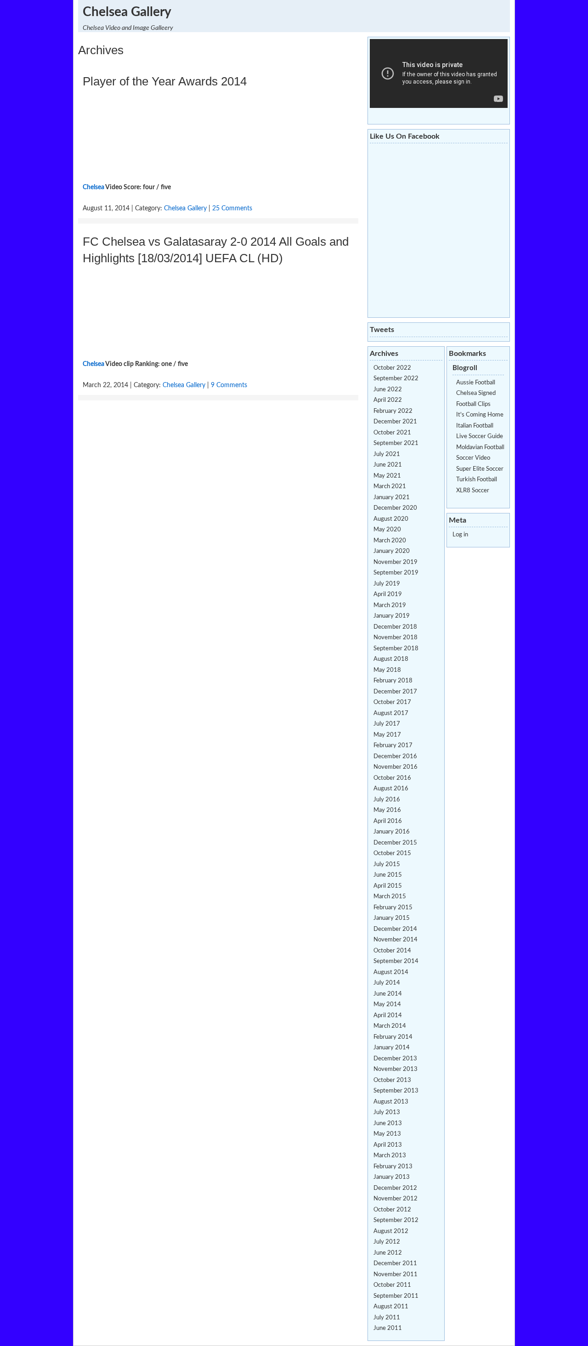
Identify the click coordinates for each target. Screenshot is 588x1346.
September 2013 (395, 1091)
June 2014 (387, 994)
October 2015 (392, 853)
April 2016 (387, 821)
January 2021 (391, 498)
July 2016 (386, 800)
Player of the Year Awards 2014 (165, 81)
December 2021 (395, 422)
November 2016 (395, 767)
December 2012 (395, 1188)
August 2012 (390, 1231)
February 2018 (393, 681)
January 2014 (391, 1048)
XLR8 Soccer (472, 491)
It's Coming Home (479, 415)
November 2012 (395, 1199)
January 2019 (391, 616)
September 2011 (395, 1296)
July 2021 (386, 454)
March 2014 (389, 1026)
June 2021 (387, 465)
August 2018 (390, 659)
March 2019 (389, 605)
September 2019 (395, 573)
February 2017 (393, 746)
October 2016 (392, 778)
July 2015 (386, 864)
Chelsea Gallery (127, 12)
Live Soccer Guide (479, 436)
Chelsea (93, 187)
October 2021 (392, 433)
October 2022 (392, 368)
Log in (460, 535)
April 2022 (387, 400)
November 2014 (395, 940)
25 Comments (232, 208)
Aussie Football (475, 383)
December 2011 (395, 1264)
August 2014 (390, 972)
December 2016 (395, 757)
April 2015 (387, 886)
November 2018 (395, 638)
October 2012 (392, 1210)
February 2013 (393, 1167)
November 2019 (395, 562)
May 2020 (387, 530)
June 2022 (387, 390)
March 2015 (389, 897)
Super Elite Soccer (479, 469)
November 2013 (395, 1069)
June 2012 (387, 1253)
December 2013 (395, 1059)
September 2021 (395, 443)
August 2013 (390, 1102)
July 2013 (386, 1112)
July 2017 (386, 724)
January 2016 (391, 832)
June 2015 (387, 875)
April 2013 (387, 1145)
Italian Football (474, 426)
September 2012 (395, 1220)
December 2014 (395, 929)
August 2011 (390, 1307)
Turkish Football (476, 480)
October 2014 (392, 951)
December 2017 (395, 692)
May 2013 (387, 1134)
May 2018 (387, 670)
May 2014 (387, 1005)
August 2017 (390, 713)
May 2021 (387, 476)
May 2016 (387, 810)
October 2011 (392, 1285)
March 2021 (389, 487)
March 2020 (389, 541)
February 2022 (393, 411)
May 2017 (387, 735)
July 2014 (386, 983)
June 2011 (387, 1328)
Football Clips (473, 404)
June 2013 (387, 1123)
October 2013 (392, 1080)
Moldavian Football (480, 448)
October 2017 (392, 702)
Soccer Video (473, 458)
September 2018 (395, 649)
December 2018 (395, 627)
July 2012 (386, 1242)
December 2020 (395, 508)
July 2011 (386, 1318)
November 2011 (395, 1275)
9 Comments (229, 385)
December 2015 (395, 843)
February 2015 (393, 908)
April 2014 (387, 1016)
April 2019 (387, 594)
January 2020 (391, 551)
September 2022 (395, 379)
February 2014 (393, 1037)
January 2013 (391, 1177)
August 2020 (390, 519)
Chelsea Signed (476, 393)
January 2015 (391, 918)
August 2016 (390, 789)
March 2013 (389, 1156)
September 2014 (395, 961)
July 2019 (386, 584)
